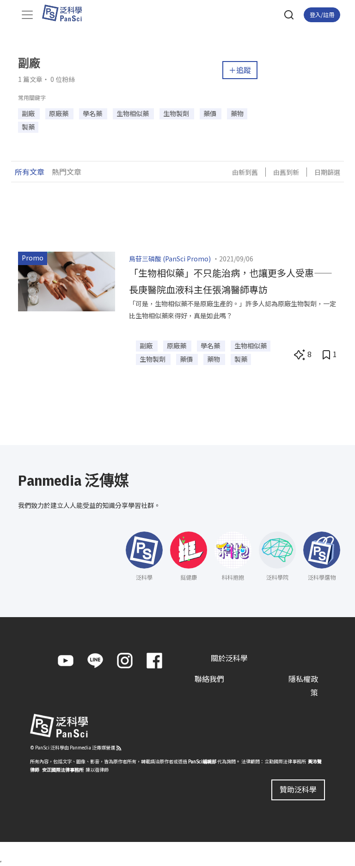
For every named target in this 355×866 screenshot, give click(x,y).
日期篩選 (327, 172)
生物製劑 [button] (176, 113)
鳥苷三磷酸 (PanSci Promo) (170, 258)
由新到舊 (245, 172)
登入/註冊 (322, 15)
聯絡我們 (209, 678)
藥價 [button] (210, 113)
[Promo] (66, 280)
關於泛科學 (229, 657)
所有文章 (29, 171)
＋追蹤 (240, 69)
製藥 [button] (28, 126)
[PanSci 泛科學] (66, 13)
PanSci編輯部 (202, 761)
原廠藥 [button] (59, 113)
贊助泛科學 (298, 789)
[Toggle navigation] (27, 15)
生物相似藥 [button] (133, 113)
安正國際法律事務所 (63, 769)
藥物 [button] (237, 113)
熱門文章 (66, 171)
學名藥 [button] (93, 113)
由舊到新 (286, 172)
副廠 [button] (29, 113)
